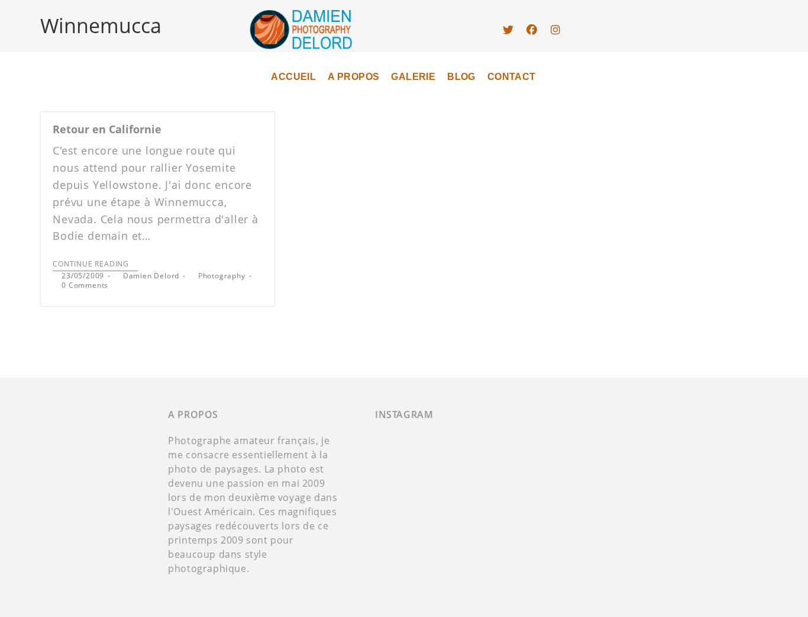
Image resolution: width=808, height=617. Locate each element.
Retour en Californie (107, 129)
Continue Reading (91, 264)
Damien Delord (151, 276)
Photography (221, 276)
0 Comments (85, 285)
